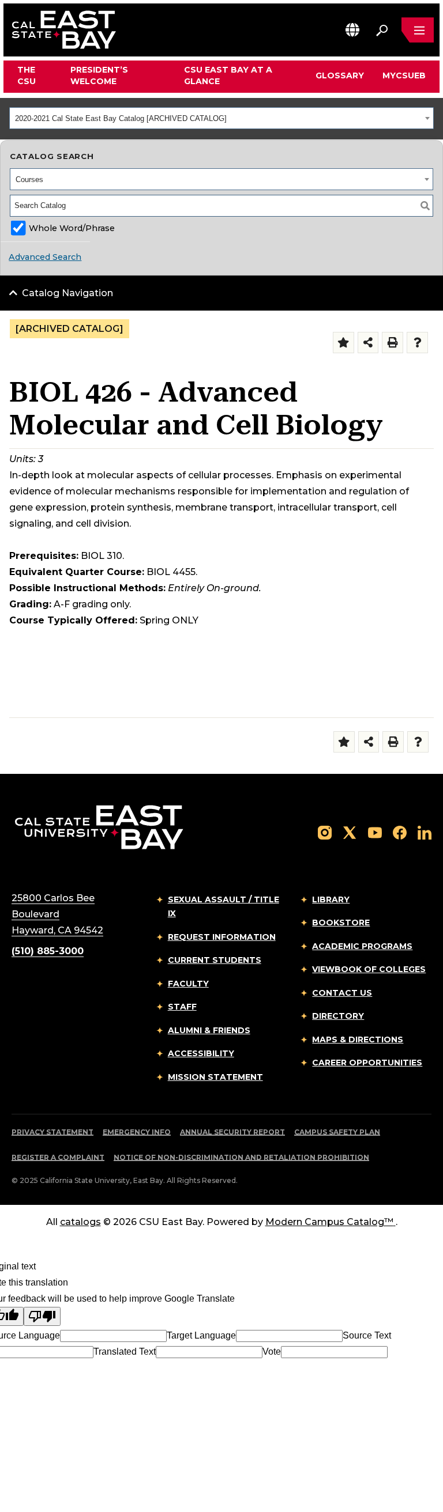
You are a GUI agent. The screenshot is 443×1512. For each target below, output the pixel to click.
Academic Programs (362, 946)
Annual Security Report (232, 1132)
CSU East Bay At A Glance (228, 75)
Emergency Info (137, 1132)
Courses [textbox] (29, 179)
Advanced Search (45, 257)
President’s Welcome (99, 75)
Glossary (340, 75)
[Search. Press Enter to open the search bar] (381, 30)
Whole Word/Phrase (72, 228)
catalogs (80, 1221)
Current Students (214, 960)
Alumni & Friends (209, 1030)
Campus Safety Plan (337, 1132)
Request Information (222, 937)
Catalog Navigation (67, 293)
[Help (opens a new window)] (417, 342)
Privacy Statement (52, 1132)
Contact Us (342, 993)
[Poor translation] (42, 1316)
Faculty (188, 983)
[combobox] (221, 118)
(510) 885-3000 (48, 951)
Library (331, 899)
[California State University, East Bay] (99, 826)
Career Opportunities (367, 1062)
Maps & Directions (357, 1039)
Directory (338, 1016)
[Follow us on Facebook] (400, 831)
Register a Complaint (58, 1157)
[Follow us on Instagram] (325, 831)
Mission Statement (215, 1077)
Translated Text (124, 1351)
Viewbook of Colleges (369, 969)
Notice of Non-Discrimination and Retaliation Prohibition (241, 1157)
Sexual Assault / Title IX (223, 906)
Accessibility (201, 1053)
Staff (182, 1006)
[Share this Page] (368, 342)
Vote (271, 1351)
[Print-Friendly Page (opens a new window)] (392, 342)
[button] (352, 29)
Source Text (367, 1335)
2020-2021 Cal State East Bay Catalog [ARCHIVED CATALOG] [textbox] (121, 118)
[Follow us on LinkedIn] (424, 831)
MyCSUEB (404, 75)
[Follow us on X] (349, 831)
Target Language (201, 1335)
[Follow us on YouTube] (375, 831)
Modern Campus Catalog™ (329, 1221)
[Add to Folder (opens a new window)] (343, 342)
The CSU (26, 75)
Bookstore (341, 922)
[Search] (425, 206)
